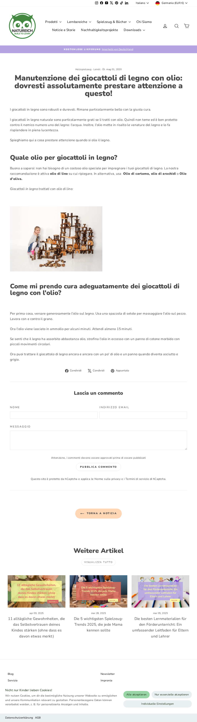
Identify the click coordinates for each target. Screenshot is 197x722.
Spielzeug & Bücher (112, 22)
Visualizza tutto (98, 562)
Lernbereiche (77, 22)
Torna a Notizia (101, 513)
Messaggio (20, 426)
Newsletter (108, 674)
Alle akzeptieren (136, 694)
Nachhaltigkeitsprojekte (99, 30)
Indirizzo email (114, 407)
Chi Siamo (144, 22)
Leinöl (97, 69)
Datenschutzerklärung (19, 717)
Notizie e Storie (63, 30)
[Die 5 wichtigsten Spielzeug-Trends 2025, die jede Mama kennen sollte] (98, 591)
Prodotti (51, 22)
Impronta (106, 680)
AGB (38, 717)
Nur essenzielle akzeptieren (172, 694)
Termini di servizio (137, 479)
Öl (103, 69)
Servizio (13, 680)
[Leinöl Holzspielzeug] (98, 238)
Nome (15, 407)
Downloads (133, 30)
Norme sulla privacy (107, 479)
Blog (11, 674)
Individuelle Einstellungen (157, 704)
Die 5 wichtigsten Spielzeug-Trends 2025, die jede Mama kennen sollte (98, 624)
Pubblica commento (98, 467)
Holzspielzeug (83, 69)
